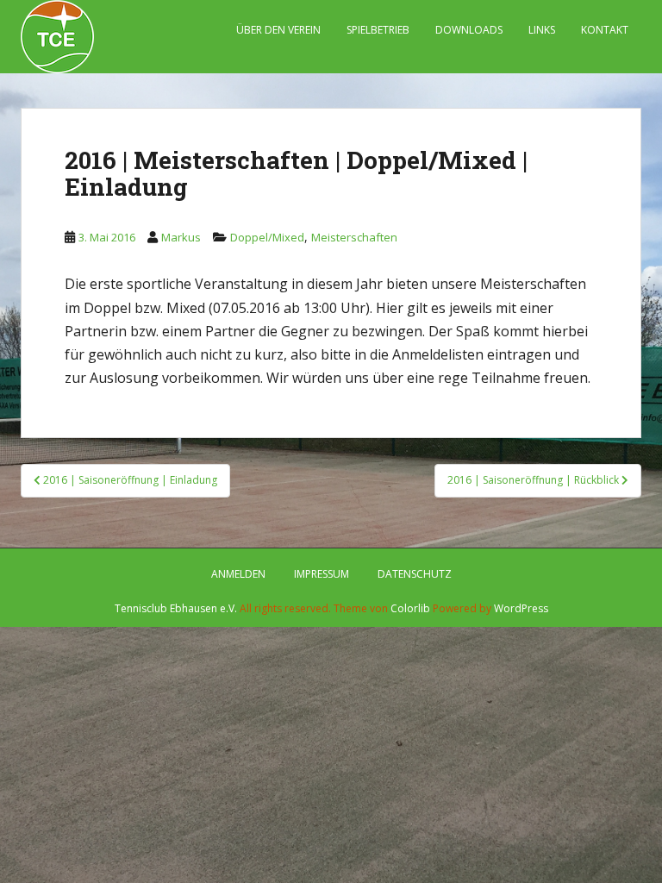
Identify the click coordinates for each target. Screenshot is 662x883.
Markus (181, 237)
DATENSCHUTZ (415, 574)
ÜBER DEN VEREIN (278, 29)
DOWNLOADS (469, 29)
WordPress (521, 608)
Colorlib (410, 608)
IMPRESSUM (321, 574)
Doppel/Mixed (267, 237)
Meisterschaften (354, 237)
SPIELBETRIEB (378, 29)
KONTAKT (604, 29)
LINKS (541, 29)
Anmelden (238, 574)
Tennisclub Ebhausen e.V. (176, 608)
